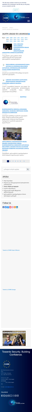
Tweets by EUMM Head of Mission (11, 250)
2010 (15, 37)
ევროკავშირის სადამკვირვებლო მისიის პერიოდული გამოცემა (15, 195)
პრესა (11, 27)
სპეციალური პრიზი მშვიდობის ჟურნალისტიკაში (12, 191)
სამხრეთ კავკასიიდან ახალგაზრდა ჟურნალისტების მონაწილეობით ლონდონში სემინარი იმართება (14, 81)
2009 (11, 37)
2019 (26, 39)
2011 (18, 37)
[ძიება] (27, 169)
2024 (22, 41)
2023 (18, 41)
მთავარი (5, 27)
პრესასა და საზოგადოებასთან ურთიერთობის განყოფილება (16, 183)
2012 (22, 37)
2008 (7, 37)
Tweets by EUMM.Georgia (9, 289)
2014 (7, 39)
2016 (15, 39)
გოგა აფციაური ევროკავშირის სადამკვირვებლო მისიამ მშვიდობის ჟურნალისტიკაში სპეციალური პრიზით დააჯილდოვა (15, 48)
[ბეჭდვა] (29, 34)
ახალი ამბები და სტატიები (10, 29)
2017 (18, 39)
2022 (15, 41)
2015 (11, 39)
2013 (26, 37)
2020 (7, 41)
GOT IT (16, 10)
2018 (22, 39)
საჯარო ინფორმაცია (9, 188)
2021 (11, 41)
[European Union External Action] (16, 402)
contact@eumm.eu (9, 387)
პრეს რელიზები (8, 181)
